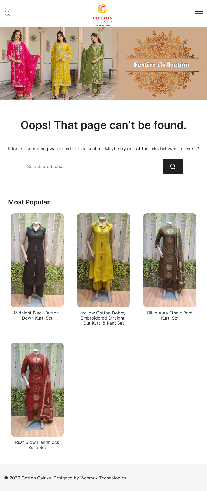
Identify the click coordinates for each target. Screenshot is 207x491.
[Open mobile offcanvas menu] (199, 13)
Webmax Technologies (103, 477)
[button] (5, 63)
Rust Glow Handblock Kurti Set (37, 445)
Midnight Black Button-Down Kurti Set (37, 315)
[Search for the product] (173, 166)
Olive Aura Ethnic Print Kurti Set (170, 315)
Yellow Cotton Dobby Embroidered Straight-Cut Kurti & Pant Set (103, 318)
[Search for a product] (7, 13)
